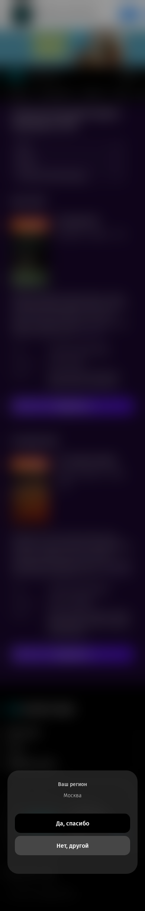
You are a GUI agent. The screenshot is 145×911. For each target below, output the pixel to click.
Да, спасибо (72, 823)
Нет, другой (73, 845)
